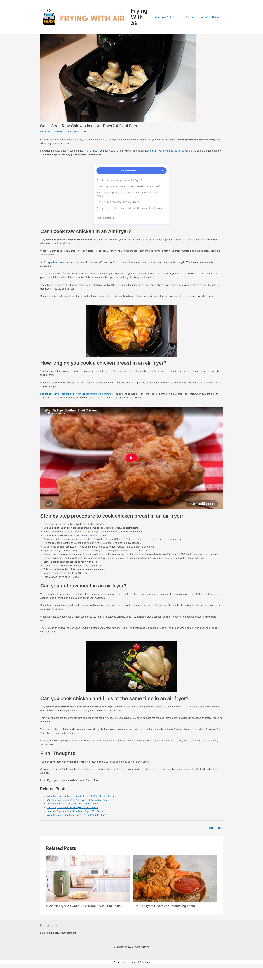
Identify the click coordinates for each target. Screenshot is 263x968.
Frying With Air (139, 17)
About (204, 17)
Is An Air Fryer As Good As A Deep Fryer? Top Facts (83, 906)
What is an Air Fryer (165, 17)
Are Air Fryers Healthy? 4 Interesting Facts (164, 906)
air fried (169, 285)
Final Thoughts (105, 217)
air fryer (94, 150)
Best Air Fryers (189, 17)
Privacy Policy (120, 962)
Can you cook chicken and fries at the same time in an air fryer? (130, 210)
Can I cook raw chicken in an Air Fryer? (120, 180)
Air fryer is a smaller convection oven (64, 262)
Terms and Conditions (139, 962)
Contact (216, 17)
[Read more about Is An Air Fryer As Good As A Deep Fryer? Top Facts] (88, 878)
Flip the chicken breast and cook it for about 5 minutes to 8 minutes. (76, 393)
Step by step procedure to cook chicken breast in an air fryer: (129, 194)
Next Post (216, 827)
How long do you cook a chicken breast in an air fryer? (128, 186)
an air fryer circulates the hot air (167, 150)
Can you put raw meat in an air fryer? (118, 201)
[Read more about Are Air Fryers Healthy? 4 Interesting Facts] (175, 878)
